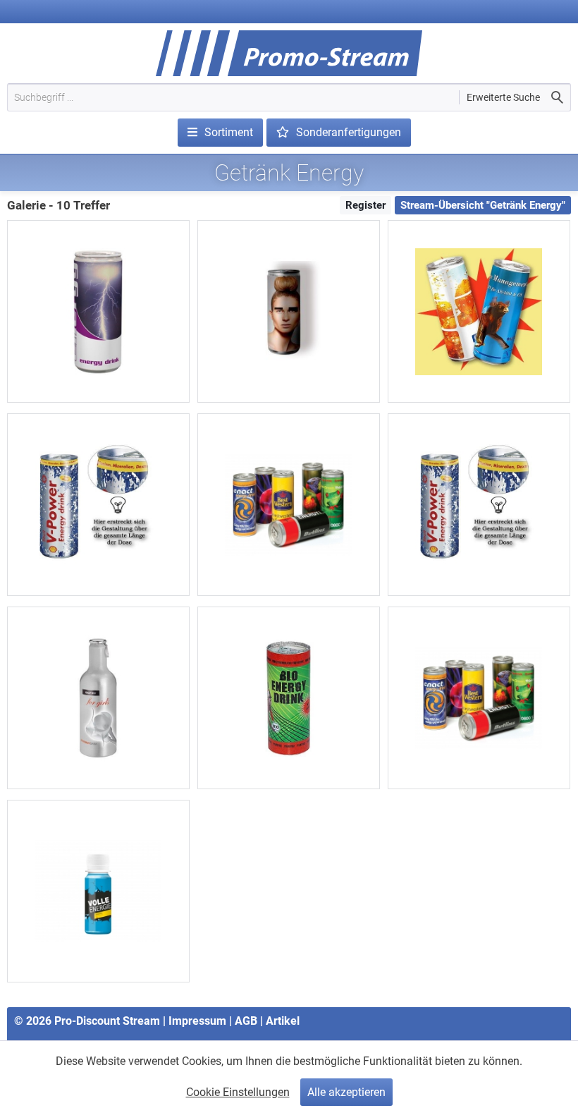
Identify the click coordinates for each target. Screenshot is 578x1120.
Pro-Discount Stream (107, 1021)
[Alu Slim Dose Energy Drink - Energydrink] (98, 311)
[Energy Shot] (98, 891)
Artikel (283, 1021)
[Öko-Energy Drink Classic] (288, 698)
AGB (246, 1021)
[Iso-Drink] (479, 311)
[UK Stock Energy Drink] (288, 504)
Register (365, 205)
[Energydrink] (98, 504)
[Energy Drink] (479, 698)
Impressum (197, 1021)
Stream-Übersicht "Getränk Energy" (482, 205)
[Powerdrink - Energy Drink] (479, 504)
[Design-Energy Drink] (98, 698)
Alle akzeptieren (346, 1092)
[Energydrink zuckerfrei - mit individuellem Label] (288, 311)
